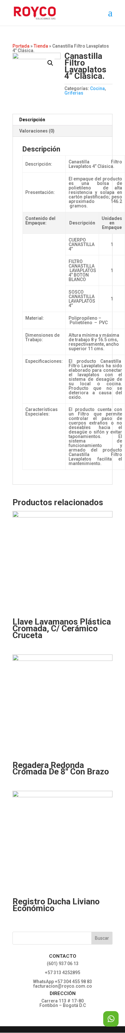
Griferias (73, 93)
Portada (21, 46)
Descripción (32, 119)
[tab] (62, 119)
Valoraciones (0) (36, 130)
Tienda (41, 46)
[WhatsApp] (111, 1019)
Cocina (97, 88)
